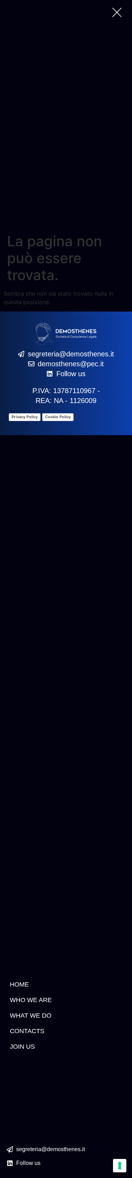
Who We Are (31, 1000)
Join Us (22, 1046)
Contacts (27, 1031)
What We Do (30, 1015)
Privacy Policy (25, 416)
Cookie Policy (58, 416)
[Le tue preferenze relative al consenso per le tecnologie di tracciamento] (119, 1165)
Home (19, 984)
